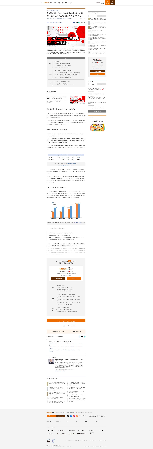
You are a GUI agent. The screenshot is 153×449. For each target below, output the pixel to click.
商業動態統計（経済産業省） (72, 163)
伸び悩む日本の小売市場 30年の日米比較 (63, 65)
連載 (62, 2)
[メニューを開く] (40, 2)
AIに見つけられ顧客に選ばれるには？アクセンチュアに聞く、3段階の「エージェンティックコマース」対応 (57, 394)
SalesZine (58, 421)
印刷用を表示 (50, 336)
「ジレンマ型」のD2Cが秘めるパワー (62, 83)
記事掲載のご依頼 (102, 416)
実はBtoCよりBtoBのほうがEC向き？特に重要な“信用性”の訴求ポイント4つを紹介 (64, 349)
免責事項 (81, 440)
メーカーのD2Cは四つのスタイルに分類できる (63, 70)
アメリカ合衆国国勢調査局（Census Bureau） (66, 165)
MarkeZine (49, 421)
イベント (70, 2)
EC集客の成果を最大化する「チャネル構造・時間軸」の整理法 (76, 392)
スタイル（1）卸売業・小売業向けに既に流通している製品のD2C (67, 72)
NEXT (73, 325)
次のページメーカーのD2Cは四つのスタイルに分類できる (66, 320)
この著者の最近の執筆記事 (60, 371)
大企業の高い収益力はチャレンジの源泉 (62, 63)
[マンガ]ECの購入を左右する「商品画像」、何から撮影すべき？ (56, 398)
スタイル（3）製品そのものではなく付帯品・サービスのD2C (66, 75)
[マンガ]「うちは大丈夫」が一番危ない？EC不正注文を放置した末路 (76, 395)
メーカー (60, 22)
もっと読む (50, 351)
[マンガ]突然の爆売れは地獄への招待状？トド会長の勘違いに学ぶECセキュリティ (57, 401)
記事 (59, 2)
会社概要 (85, 440)
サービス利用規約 (91, 440)
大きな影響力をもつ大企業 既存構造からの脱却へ (64, 84)
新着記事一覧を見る (97, 111)
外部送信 (105, 440)
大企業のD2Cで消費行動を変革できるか (62, 81)
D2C (48, 22)
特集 (66, 2)
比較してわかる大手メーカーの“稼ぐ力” (62, 67)
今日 (93, 15)
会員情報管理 (77, 440)
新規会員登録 (58, 278)
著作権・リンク (70, 440)
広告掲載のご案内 (92, 416)
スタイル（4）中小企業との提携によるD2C (63, 77)
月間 (102, 15)
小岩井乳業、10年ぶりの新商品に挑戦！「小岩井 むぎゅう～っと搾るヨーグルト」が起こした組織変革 (57, 389)
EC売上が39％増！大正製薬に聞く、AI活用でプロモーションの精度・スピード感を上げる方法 (97, 89)
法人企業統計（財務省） (78, 222)
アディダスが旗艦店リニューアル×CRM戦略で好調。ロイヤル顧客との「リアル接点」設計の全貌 (77, 400)
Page (50, 74)
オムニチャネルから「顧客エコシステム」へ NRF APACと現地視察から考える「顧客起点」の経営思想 (77, 384)
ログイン (74, 278)
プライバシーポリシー (98, 440)
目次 (66, 58)
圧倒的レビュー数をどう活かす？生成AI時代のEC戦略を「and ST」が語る (77, 388)
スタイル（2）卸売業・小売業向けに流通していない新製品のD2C (67, 74)
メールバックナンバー (67, 275)
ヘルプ (66, 440)
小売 (56, 22)
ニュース (55, 2)
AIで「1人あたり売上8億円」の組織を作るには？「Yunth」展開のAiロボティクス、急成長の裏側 (57, 384)
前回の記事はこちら (58, 61)
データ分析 (52, 22)
